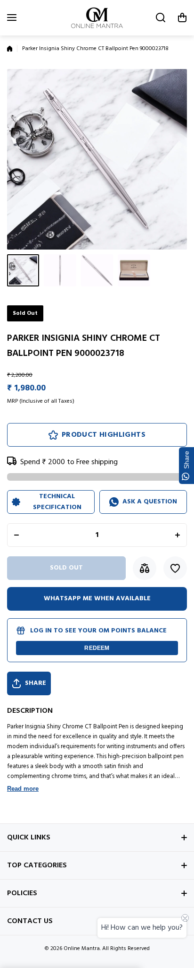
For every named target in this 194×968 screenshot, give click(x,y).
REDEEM (96, 648)
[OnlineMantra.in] (97, 17)
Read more (23, 788)
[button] (182, 17)
